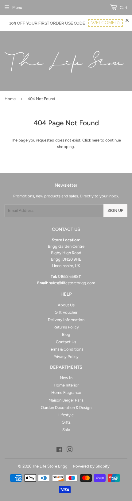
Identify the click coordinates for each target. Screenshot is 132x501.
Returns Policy (66, 327)
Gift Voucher (66, 312)
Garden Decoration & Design (66, 407)
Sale (66, 429)
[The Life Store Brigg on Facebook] (59, 450)
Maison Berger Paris (66, 400)
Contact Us (66, 342)
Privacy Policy (66, 356)
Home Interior (66, 385)
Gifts (66, 422)
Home (10, 98)
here (95, 140)
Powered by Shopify (91, 466)
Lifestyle (66, 415)
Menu (17, 7)
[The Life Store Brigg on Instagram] (70, 450)
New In (66, 377)
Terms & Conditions (66, 349)
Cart (123, 7)
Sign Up (115, 210)
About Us (66, 305)
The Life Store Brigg (50, 466)
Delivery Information (66, 319)
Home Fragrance (66, 392)
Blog (66, 334)
